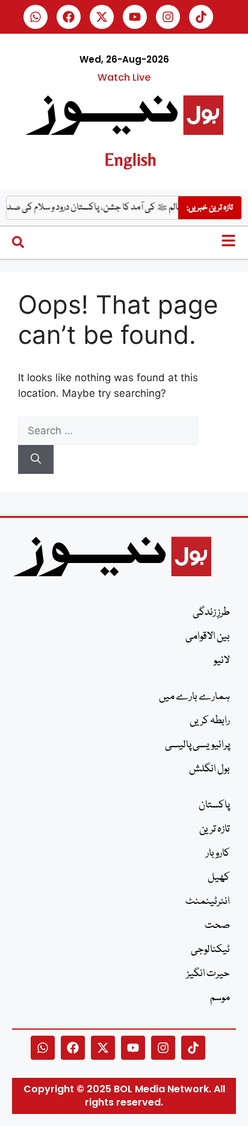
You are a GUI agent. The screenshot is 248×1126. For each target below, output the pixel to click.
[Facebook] (69, 17)
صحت (217, 926)
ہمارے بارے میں (194, 697)
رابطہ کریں (210, 721)
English (130, 159)
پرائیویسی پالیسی (197, 745)
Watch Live (124, 77)
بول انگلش (209, 769)
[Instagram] (168, 17)
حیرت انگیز (208, 974)
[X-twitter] (102, 17)
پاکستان (214, 805)
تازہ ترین (214, 829)
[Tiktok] (201, 17)
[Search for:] (108, 431)
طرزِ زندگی (211, 613)
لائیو (222, 661)
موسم (220, 998)
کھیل (219, 877)
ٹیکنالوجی (210, 950)
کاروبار (218, 853)
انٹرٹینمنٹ (207, 902)
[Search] (36, 459)
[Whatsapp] (35, 17)
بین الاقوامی (207, 637)
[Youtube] (135, 17)
